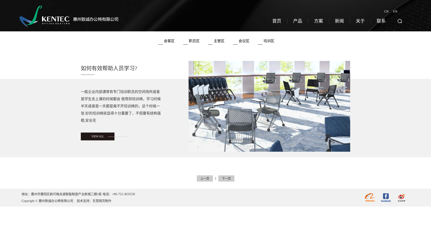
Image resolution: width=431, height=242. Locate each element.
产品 (297, 21)
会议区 (244, 41)
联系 (381, 21)
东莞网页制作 (101, 201)
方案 (318, 21)
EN (395, 11)
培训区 (269, 41)
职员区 (194, 41)
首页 (276, 21)
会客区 (169, 41)
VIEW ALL (97, 136)
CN (386, 11)
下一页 (226, 178)
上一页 (204, 178)
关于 (360, 21)
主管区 (219, 41)
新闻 (339, 21)
